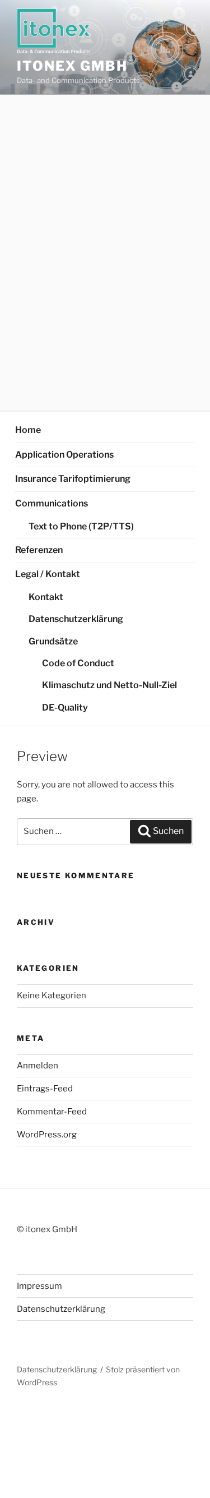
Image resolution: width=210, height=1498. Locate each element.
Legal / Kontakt (47, 574)
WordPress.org (47, 1135)
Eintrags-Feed (45, 1089)
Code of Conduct (78, 663)
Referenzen (39, 550)
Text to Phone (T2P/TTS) (81, 526)
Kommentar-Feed (52, 1112)
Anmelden (37, 1066)
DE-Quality (65, 707)
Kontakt (46, 597)
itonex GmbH (72, 66)
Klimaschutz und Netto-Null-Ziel (109, 685)
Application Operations (64, 454)
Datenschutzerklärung (76, 619)
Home (28, 430)
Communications (51, 503)
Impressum (39, 1286)
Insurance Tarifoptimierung (72, 478)
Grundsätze (53, 641)
